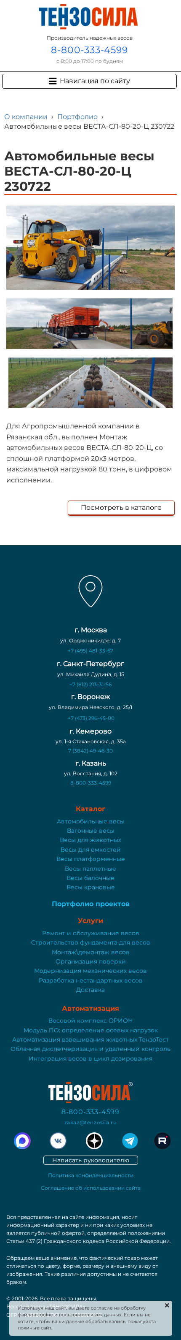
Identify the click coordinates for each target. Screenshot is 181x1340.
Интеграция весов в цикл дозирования (90, 1058)
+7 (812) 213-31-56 (90, 684)
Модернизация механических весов (90, 971)
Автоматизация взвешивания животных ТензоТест (90, 1039)
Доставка (90, 989)
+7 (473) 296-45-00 (91, 718)
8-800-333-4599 (89, 50)
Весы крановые (91, 887)
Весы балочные (90, 878)
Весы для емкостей (91, 849)
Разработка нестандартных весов (91, 980)
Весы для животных (90, 840)
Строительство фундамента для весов (90, 942)
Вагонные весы (90, 830)
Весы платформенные (90, 859)
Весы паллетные (90, 868)
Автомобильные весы (91, 821)
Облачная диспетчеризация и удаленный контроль (90, 1049)
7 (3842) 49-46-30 (90, 750)
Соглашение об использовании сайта (91, 1188)
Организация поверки (91, 961)
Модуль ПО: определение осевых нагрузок (91, 1030)
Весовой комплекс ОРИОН (90, 1020)
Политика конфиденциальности (90, 1175)
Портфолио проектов (91, 904)
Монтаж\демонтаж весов (91, 952)
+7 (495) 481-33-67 (90, 650)
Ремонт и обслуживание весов (90, 933)
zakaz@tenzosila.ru (90, 1122)
